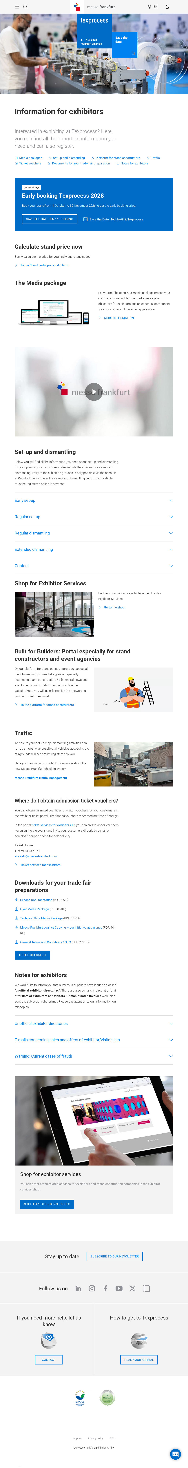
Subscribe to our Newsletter (115, 1256)
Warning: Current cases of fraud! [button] (43, 1056)
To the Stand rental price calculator (44, 265)
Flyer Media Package (34, 909)
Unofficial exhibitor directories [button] (41, 1023)
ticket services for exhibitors (51, 825)
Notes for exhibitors (134, 163)
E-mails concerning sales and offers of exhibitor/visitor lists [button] (67, 1040)
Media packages (30, 158)
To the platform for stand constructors (47, 705)
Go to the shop (114, 607)
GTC (112, 1438)
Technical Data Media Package (41, 918)
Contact (49, 1360)
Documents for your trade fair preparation (81, 163)
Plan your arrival (139, 1360)
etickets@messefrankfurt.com (36, 856)
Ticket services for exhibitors (40, 865)
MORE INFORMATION (118, 318)
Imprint (77, 1438)
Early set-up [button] (25, 500)
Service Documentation (36, 900)
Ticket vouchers (30, 163)
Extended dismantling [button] (34, 549)
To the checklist (32, 955)
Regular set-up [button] (27, 516)
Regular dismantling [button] (32, 533)
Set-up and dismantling (69, 158)
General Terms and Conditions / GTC (45, 942)
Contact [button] (22, 565)
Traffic (155, 158)
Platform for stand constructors (118, 158)
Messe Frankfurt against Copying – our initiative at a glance (61, 927)
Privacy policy (95, 1438)
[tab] (94, 500)
